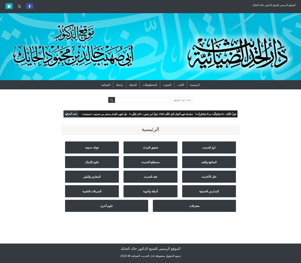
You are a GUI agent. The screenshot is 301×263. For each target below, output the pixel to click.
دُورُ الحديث (209, 147)
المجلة (133, 84)
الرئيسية (195, 84)
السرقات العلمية (91, 191)
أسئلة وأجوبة (150, 191)
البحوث (167, 84)
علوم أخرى (106, 205)
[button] (29, 6)
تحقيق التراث (150, 147)
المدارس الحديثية (209, 191)
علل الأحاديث (209, 176)
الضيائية (105, 84)
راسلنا (119, 84)
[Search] (111, 100)
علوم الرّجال (92, 162)
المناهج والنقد (209, 162)
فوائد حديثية (92, 147)
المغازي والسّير (92, 176)
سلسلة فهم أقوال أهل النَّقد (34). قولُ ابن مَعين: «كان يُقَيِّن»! (166, 114)
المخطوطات (150, 84)
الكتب (180, 84)
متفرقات (194, 205)
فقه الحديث (150, 176)
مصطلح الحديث (150, 162)
